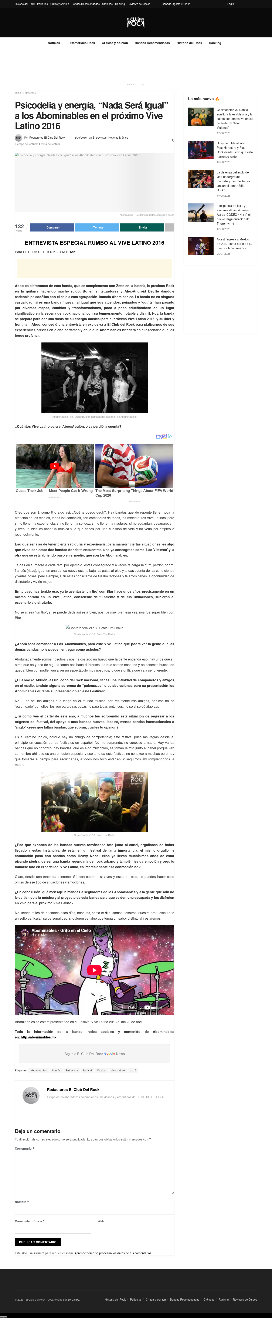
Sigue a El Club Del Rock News (95, 1053)
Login (230, 4)
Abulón (56, 1070)
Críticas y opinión (115, 42)
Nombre (22, 1202)
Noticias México (118, 137)
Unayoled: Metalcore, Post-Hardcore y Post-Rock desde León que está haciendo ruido (235, 150)
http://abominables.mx (39, 1037)
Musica (101, 1070)
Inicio (18, 93)
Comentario (25, 1148)
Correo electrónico (30, 1221)
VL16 (133, 1070)
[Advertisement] (136, 64)
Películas (42, 4)
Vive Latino (118, 1070)
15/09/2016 (80, 137)
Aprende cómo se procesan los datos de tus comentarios (113, 1253)
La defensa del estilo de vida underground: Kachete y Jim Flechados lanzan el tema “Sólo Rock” (234, 181)
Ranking (120, 4)
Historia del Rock (25, 4)
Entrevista (72, 1070)
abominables (39, 1070)
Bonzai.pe (73, 1299)
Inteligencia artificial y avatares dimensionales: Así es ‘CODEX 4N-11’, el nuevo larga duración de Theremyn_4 (234, 214)
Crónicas (107, 4)
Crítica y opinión (59, 4)
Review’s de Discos (139, 4)
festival (87, 1070)
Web (101, 1221)
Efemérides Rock (82, 42)
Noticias (54, 42)
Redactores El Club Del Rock (47, 137)
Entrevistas (29, 93)
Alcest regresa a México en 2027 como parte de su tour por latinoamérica (234, 243)
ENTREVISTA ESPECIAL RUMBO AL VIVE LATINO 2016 (94, 242)
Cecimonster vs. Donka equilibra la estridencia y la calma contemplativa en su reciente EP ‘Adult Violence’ (235, 119)
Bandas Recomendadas (86, 4)
